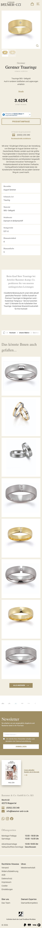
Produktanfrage (21, 121)
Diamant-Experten (29, 899)
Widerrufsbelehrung (10, 871)
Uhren (23, 864)
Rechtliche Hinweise (10, 864)
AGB (3, 875)
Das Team (6, 903)
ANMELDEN (21, 746)
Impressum (6, 882)
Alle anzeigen (21, 685)
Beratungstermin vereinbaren (21, 138)
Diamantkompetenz (29, 903)
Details (21, 91)
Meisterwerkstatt (28, 867)
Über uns (5, 899)
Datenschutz (7, 878)
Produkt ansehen (21, 391)
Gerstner (36, 333)
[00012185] (5, 53)
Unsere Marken (24, 333)
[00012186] (12, 53)
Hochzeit (12, 333)
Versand (5, 867)
